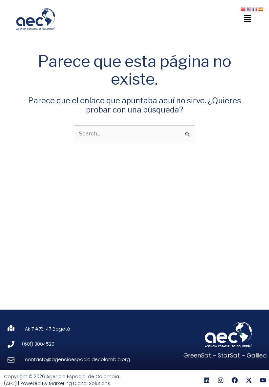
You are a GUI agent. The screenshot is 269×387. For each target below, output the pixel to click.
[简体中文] (243, 9)
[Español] (261, 9)
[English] (249, 9)
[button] (247, 19)
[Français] (255, 9)
